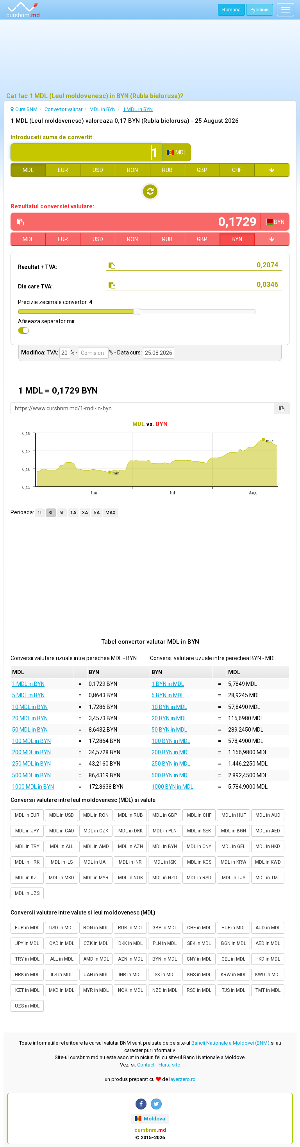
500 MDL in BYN (31, 775)
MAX (110, 512)
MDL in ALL (61, 846)
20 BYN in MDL (169, 718)
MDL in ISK (165, 862)
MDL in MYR (96, 877)
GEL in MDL (233, 959)
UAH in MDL (96, 974)
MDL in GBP (164, 815)
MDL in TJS (233, 877)
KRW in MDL (233, 974)
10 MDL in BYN (30, 707)
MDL (28, 170)
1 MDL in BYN (28, 684)
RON (132, 170)
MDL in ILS (62, 862)
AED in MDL (267, 943)
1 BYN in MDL (168, 684)
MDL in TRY (27, 846)
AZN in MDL (130, 959)
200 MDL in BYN (31, 752)
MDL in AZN (130, 846)
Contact (146, 1065)
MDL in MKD (61, 877)
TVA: (52, 352)
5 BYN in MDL (168, 695)
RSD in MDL (199, 990)
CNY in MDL (199, 959)
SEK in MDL (199, 943)
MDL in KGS (199, 862)
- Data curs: (128, 352)
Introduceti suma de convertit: (52, 137)
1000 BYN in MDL (172, 787)
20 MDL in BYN (30, 718)
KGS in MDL (199, 974)
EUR (63, 170)
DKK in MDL (130, 943)
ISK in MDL (165, 974)
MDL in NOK (130, 877)
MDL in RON (96, 815)
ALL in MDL (61, 959)
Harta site (169, 1065)
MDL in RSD (199, 877)
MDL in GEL (233, 846)
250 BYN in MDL (171, 763)
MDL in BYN (164, 846)
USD (98, 170)
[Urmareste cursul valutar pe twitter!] (156, 1104)
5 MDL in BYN (28, 695)
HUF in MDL (233, 927)
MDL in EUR (27, 815)
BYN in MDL (164, 959)
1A (73, 512)
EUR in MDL (27, 927)
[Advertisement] (150, 56)
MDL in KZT (27, 877)
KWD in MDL (268, 974)
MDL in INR (130, 862)
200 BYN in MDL (171, 752)
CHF (237, 170)
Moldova (154, 1119)
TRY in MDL (27, 959)
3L (51, 512)
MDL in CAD (61, 831)
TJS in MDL (233, 990)
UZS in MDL (27, 1006)
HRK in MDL (27, 974)
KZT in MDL (27, 990)
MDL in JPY (27, 831)
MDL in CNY (199, 846)
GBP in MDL (164, 927)
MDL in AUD (267, 815)
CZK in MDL (96, 943)
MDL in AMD (96, 846)
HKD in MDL (267, 959)
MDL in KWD (268, 862)
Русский (259, 10)
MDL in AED (267, 831)
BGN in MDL (233, 943)
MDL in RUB (130, 815)
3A (85, 512)
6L (61, 512)
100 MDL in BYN (31, 741)
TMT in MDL (267, 990)
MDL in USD (61, 815)
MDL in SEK (199, 831)
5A (97, 512)
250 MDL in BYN (31, 763)
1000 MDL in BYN (33, 787)
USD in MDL (61, 927)
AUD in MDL (267, 927)
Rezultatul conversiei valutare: (52, 206)
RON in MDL (96, 927)
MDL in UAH (96, 862)
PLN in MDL (165, 943)
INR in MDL (130, 974)
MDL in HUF (233, 815)
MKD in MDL (61, 990)
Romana (231, 10)
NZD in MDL (164, 990)
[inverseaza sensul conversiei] (150, 191)
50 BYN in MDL (169, 729)
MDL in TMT (267, 877)
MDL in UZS (27, 893)
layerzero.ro (182, 1079)
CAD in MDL (61, 943)
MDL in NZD (164, 877)
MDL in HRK (27, 862)
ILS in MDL (62, 974)
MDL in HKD (267, 846)
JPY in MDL (27, 943)
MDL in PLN (165, 831)
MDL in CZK (96, 831)
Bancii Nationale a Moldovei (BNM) (230, 1043)
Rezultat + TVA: (37, 267)
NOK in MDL (130, 990)
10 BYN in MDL (169, 707)
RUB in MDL (130, 927)
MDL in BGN (233, 831)
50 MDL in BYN (30, 729)
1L (40, 512)
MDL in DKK (130, 831)
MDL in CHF (199, 815)
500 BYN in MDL (171, 775)
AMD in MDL (96, 959)
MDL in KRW (233, 862)
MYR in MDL (96, 990)
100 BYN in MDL (171, 741)
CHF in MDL (199, 927)
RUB (167, 170)
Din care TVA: (35, 286)
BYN (237, 239)
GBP (202, 170)
